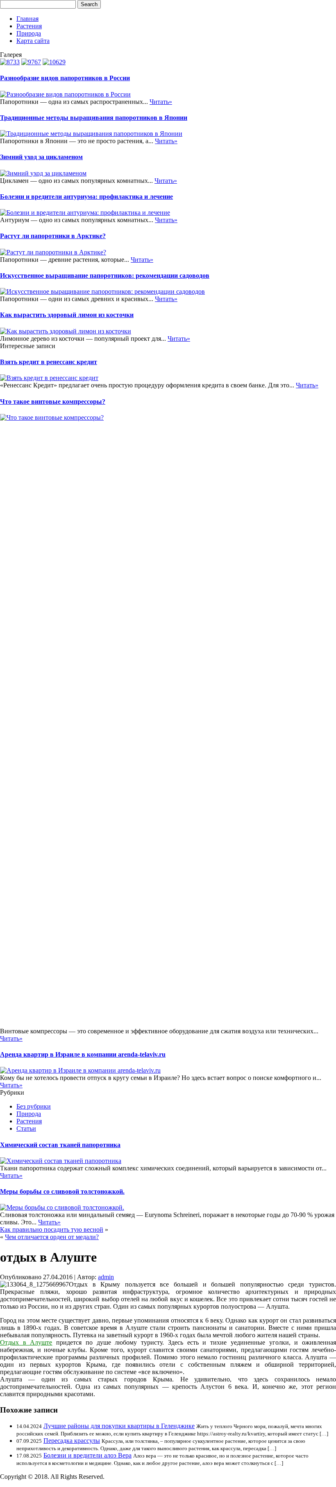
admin (106, 1276)
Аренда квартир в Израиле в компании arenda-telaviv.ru (83, 1054)
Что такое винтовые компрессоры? (52, 401)
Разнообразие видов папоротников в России (65, 77)
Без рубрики (33, 1106)
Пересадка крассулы (71, 1440)
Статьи (26, 1128)
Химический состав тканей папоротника (60, 1144)
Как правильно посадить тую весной (51, 1229)
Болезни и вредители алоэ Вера (87, 1455)
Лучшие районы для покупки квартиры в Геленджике (119, 1425)
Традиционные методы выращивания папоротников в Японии (93, 117)
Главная (27, 18)
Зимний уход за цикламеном (41, 156)
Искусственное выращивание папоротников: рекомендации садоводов (104, 275)
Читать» (161, 101)
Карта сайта (33, 40)
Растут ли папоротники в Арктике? (53, 235)
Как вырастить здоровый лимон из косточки (67, 314)
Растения (29, 25)
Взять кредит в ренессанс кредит (48, 361)
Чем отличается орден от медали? (52, 1236)
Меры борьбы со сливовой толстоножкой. (62, 1191)
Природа (28, 33)
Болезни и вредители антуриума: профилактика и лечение (86, 196)
